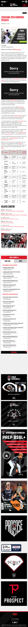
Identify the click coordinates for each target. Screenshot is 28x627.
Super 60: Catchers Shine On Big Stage (12, 211)
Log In (23, 1)
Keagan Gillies (4, 139)
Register (5, 269)
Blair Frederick (13, 138)
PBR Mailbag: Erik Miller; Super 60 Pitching (14, 215)
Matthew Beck (6, 196)
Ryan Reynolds (22, 132)
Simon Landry (18, 115)
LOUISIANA (3, 2)
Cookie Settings (15, 619)
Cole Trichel (20, 121)
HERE (20, 143)
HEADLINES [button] (14, 353)
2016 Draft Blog (5, 230)
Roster (9, 299)
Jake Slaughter (16, 78)
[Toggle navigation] (2, 5)
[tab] (7, 261)
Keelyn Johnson (6, 186)
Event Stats (6, 299)
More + (25, 5)
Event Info (9, 269)
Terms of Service (15, 618)
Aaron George (8, 134)
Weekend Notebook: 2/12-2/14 (9, 218)
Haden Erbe (21, 107)
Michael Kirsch (13, 100)
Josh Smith (5, 181)
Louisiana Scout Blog (7, 222)
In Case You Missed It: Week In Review (12, 226)
